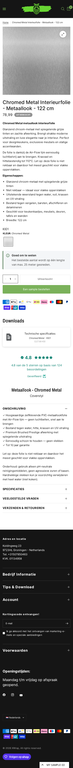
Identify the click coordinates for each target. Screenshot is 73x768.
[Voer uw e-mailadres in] (66, 623)
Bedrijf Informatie (19, 574)
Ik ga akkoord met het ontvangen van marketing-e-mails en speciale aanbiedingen (35, 633)
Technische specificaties (39, 333)
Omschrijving (14, 408)
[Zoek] (63, 9)
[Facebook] (6, 695)
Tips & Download (18, 587)
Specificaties (13, 489)
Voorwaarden (15, 650)
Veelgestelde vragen (21, 498)
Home (6, 22)
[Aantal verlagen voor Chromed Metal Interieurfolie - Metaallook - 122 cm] (5, 279)
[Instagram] (15, 695)
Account (10, 600)
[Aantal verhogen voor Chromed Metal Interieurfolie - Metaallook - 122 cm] (15, 279)
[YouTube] (23, 695)
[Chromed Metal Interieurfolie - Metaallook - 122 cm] (8, 242)
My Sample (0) (56, 764)
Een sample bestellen (36, 289)
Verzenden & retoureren (23, 508)
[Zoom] (63, 34)
